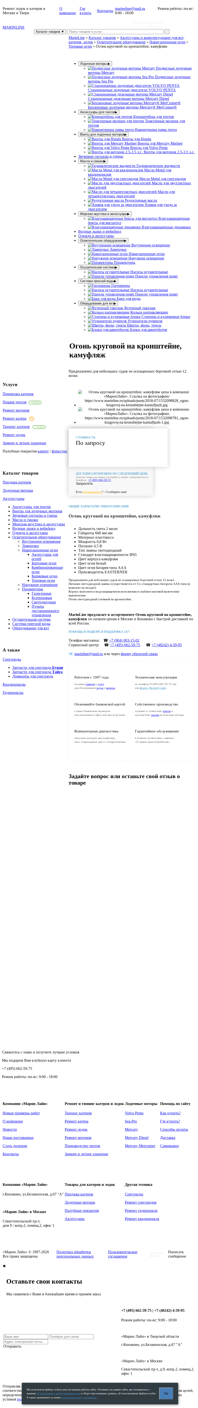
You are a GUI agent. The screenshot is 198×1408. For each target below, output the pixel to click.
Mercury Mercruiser (140, 1146)
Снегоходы (12, 659)
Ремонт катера (14, 418)
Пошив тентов (15, 402)
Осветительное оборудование (36, 537)
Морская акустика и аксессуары (38, 524)
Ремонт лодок (14, 435)
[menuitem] (134, 88)
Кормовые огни (44, 576)
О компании (67, 10)
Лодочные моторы (18, 490)
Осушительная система (31, 619)
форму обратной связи (139, 654)
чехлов (155, 714)
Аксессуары (75, 1219)
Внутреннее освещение (41, 541)
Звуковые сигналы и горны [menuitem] (100, 156)
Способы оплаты (174, 1129)
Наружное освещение (40, 585)
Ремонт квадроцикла (142, 1219)
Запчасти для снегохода (37, 667)
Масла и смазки (25, 520)
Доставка (167, 1138)
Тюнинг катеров (16, 427)
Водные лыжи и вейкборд (33, 528)
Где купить (85, 10)
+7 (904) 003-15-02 (124, 640)
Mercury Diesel (136, 1138)
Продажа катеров (17, 482)
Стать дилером (15, 1146)
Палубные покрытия (82, 1210)
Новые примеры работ (21, 1113)
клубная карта (92, 492)
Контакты (105, 11)
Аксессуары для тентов (31, 507)
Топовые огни (43, 580)
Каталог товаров (50, 31)
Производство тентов (82, 1146)
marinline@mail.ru (88, 654)
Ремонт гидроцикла (141, 1210)
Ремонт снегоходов (140, 1202)
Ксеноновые (42, 598)
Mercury (131, 1129)
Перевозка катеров (18, 394)
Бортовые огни (44, 563)
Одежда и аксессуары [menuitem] (96, 236)
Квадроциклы (14, 684)
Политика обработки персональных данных (75, 1254)
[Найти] (167, 31)
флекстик (59, 451)
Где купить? (170, 1121)
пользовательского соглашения (78, 1397)
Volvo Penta (134, 1113)
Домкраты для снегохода (32, 676)
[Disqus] (132, 851)
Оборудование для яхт (30, 628)
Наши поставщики (18, 1138)
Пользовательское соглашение (122, 1254)
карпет (43, 451)
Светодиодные (44, 602)
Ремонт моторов (16, 410)
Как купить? (170, 1113)
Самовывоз (169, 1146)
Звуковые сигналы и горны (34, 515)
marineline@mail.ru (130, 8)
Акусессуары (13, 499)
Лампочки (30, 546)
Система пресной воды (31, 624)
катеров (110, 687)
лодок (99, 687)
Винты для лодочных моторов (37, 511)
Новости (10, 1129)
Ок (166, 1393)
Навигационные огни (40, 550)
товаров (90, 684)
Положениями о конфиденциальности (58, 1393)
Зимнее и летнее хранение (24, 443)
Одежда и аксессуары (30, 533)
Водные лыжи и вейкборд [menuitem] (99, 231)
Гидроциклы (13, 693)
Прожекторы (32, 589)
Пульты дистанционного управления (45, 610)
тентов (166, 711)
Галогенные (41, 593)
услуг (101, 684)
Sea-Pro (131, 1121)
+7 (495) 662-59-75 (99, 479)
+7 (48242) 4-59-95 (167, 645)
